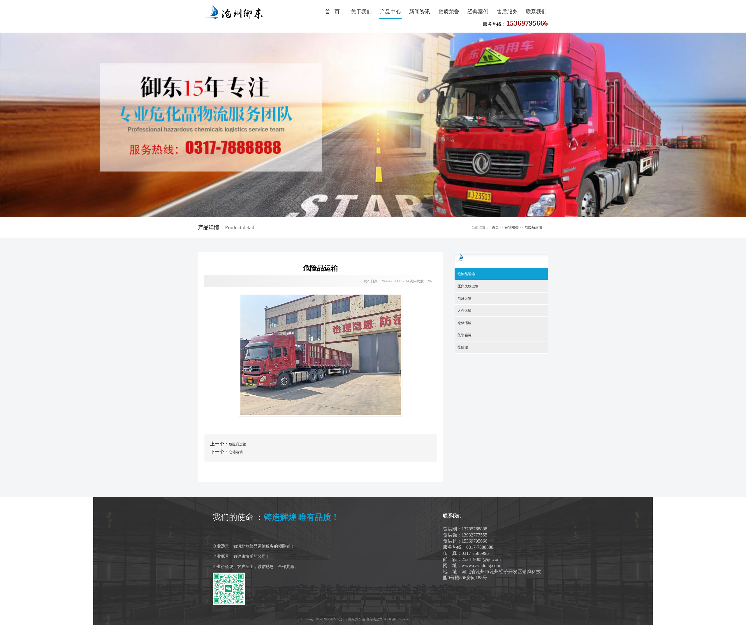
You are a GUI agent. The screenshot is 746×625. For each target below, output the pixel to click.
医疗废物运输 (468, 286)
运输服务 (512, 227)
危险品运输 (533, 227)
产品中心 (390, 12)
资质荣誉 (448, 12)
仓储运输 (236, 452)
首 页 (332, 12)
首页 (495, 227)
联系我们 (536, 12)
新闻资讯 (419, 12)
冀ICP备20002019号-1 (428, 619)
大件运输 (464, 311)
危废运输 (464, 298)
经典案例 (477, 12)
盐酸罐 (463, 347)
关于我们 (361, 12)
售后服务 (507, 12)
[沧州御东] (231, 12)
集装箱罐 (464, 335)
